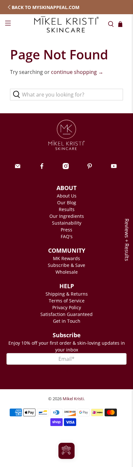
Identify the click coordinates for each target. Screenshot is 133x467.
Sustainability (66, 223)
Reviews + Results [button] (126, 239)
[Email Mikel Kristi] (18, 167)
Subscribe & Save (66, 265)
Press (66, 230)
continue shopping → (77, 72)
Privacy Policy (66, 307)
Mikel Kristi (73, 398)
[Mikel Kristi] (66, 24)
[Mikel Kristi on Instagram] (66, 167)
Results (67, 209)
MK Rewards (66, 258)
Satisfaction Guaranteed (66, 314)
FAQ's (67, 236)
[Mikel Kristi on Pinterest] (90, 167)
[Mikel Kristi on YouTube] (114, 167)
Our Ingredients (66, 216)
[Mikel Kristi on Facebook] (42, 167)
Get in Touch (66, 321)
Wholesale (67, 272)
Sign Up (66, 370)
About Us (67, 196)
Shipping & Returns (67, 294)
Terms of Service (67, 301)
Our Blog (66, 202)
